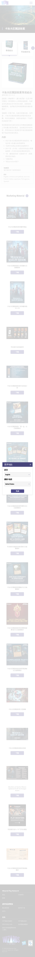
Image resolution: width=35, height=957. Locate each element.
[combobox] (15, 474)
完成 (17, 491)
